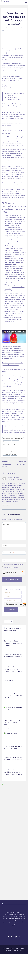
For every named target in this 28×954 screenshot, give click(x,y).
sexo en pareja (6, 454)
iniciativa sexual (6, 441)
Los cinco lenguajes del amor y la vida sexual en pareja (13, 695)
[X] (8, 936)
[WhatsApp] (19, 936)
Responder (6, 505)
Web (4, 560)
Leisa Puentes (11, 27)
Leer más (7, 649)
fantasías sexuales (19, 438)
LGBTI (14, 444)
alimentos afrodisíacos (8, 438)
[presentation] (14, 633)
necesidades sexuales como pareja (11, 401)
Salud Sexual (17, 451)
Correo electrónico (8, 553)
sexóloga (14, 454)
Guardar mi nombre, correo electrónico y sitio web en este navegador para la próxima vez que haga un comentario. (14, 566)
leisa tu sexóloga (7, 444)
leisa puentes (15, 441)
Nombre (5, 546)
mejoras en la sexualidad (8, 448)
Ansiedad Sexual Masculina (6, 464)
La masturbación (21, 463)
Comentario (6, 524)
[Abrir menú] (26, 2)
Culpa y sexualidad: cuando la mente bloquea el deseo (13, 643)
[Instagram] (12, 936)
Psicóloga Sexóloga (7, 451)
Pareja (14, 10)
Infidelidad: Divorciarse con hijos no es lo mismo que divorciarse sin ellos (13, 669)
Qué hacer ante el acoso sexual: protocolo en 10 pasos (13, 722)
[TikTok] (15, 936)
